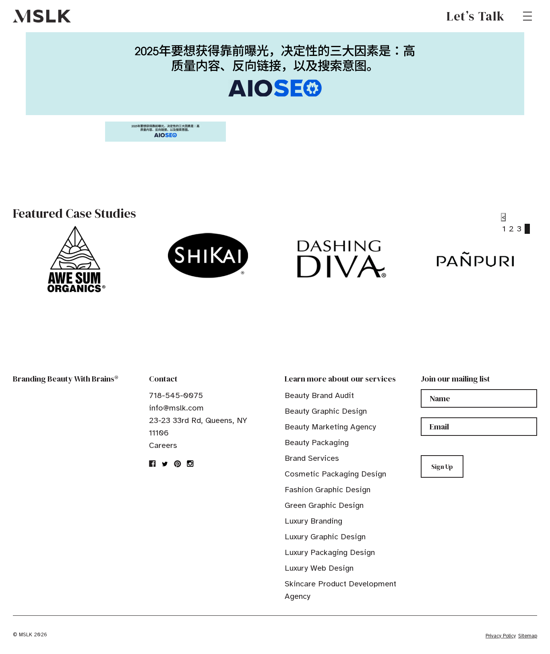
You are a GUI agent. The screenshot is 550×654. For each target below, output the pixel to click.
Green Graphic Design (324, 505)
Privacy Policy (501, 636)
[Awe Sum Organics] (74, 259)
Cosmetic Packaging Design (335, 474)
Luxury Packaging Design (330, 552)
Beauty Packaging (317, 442)
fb (152, 463)
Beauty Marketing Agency (330, 427)
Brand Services (312, 458)
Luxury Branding (313, 521)
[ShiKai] (208, 255)
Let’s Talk (476, 16)
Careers (163, 445)
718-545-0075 (176, 395)
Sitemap (527, 636)
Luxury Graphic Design (325, 537)
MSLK (42, 16)
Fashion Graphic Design (327, 490)
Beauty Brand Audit (319, 395)
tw (165, 463)
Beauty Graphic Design (326, 411)
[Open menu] (527, 16)
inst (190, 463)
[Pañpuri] (475, 259)
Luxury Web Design (319, 568)
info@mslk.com (176, 408)
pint (177, 463)
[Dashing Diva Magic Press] (341, 259)
